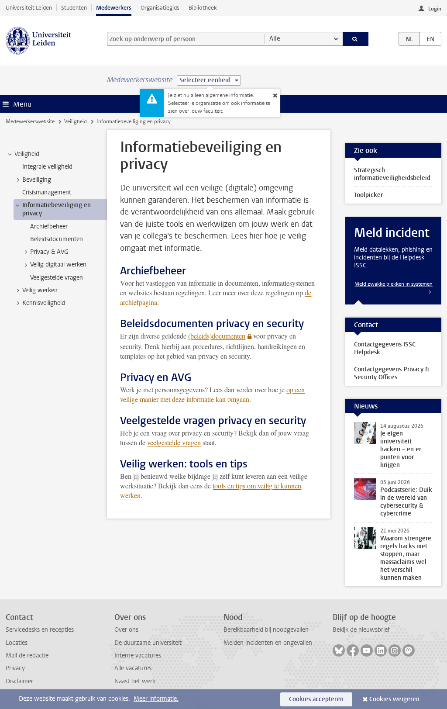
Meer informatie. (156, 699)
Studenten (74, 7)
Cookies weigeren (394, 699)
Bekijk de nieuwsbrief (361, 630)
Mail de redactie (27, 655)
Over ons (126, 630)
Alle (274, 39)
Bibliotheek (203, 7)
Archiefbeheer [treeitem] (49, 226)
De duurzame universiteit (148, 643)
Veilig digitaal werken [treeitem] (58, 264)
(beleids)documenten (216, 335)
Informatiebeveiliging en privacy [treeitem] (56, 209)
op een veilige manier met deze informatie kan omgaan (212, 394)
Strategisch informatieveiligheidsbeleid (392, 174)
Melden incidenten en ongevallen (268, 643)
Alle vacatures (132, 668)
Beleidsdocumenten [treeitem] (56, 239)
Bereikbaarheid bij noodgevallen (266, 630)
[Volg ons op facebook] (353, 650)
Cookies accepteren (316, 699)
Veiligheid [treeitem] (26, 154)
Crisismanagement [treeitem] (46, 192)
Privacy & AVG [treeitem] (49, 252)
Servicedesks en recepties (40, 630)
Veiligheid (75, 121)
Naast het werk (134, 681)
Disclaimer (19, 681)
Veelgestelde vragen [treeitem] (56, 277)
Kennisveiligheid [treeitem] (43, 303)
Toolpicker (368, 195)
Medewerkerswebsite (30, 121)
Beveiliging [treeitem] (36, 180)
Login (434, 8)
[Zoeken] (356, 39)
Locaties (17, 643)
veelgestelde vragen (174, 442)
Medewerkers (113, 7)
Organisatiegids (160, 7)
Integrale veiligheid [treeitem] (47, 167)
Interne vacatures (137, 655)
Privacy (15, 668)
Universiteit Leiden (29, 7)
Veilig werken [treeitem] (40, 290)
